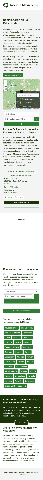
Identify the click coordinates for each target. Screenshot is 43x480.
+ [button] (5, 81)
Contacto (34, 472)
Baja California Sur (12, 333)
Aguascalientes (11, 328)
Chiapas (16, 337)
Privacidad (22, 474)
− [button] (5, 84)
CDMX (7, 337)
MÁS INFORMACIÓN (21, 203)
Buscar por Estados (13, 75)
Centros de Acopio (28, 99)
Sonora (33, 371)
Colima (18, 342)
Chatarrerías (26, 103)
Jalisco (27, 352)
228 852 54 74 (12, 187)
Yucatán (18, 381)
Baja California (27, 328)
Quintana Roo (21, 366)
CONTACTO (21, 423)
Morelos (20, 357)
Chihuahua (27, 337)
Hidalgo (18, 352)
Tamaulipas (20, 376)
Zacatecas (29, 381)
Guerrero (8, 352)
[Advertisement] (21, 244)
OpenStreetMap (27, 108)
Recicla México (21, 5)
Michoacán (9, 357)
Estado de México (12, 347)
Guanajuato (27, 347)
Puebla (30, 362)
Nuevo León (10, 362)
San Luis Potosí (11, 371)
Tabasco (8, 376)
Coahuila (8, 342)
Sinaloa (24, 371)
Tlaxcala (31, 376)
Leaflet (14, 108)
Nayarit (30, 357)
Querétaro (9, 366)
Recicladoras (27, 106)
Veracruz (8, 381)
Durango (27, 342)
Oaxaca (21, 362)
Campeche (27, 333)
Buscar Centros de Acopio (15, 386)
